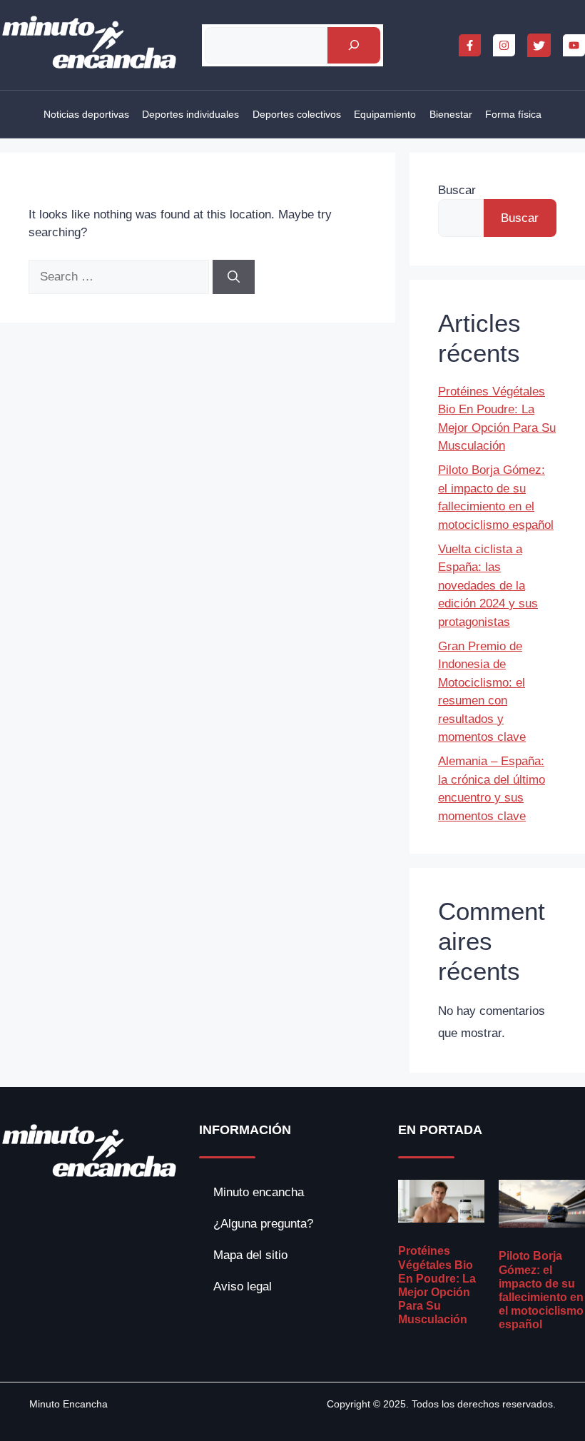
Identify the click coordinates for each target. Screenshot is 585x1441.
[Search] (234, 277)
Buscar (457, 190)
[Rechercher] (353, 45)
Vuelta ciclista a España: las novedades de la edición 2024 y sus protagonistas (488, 585)
